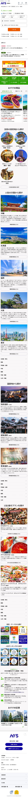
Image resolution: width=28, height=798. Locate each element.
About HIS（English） (5, 759)
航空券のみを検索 (5, 34)
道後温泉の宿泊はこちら (14, 444)
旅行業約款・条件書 (5, 764)
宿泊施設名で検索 (19, 13)
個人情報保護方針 (13, 764)
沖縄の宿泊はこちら (14, 224)
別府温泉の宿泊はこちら (14, 414)
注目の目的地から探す (4, 78)
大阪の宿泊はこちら (14, 321)
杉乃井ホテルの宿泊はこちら (14, 533)
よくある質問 (9, 769)
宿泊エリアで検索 (7, 13)
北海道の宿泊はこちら (14, 256)
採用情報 (12, 759)
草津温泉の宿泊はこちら (14, 475)
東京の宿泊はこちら (14, 354)
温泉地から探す (23, 78)
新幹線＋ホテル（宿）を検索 (16, 36)
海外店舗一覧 (4, 786)
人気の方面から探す (14, 78)
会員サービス (22, 4)
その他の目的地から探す (14, 187)
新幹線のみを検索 (5, 36)
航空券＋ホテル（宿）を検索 (16, 34)
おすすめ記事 (23, 82)
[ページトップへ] (25, 733)
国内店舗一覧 (18, 786)
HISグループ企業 (15, 757)
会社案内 (3, 757)
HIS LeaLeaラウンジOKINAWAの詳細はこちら (14, 692)
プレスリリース (8, 757)
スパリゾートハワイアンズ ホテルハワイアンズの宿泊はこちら (13, 593)
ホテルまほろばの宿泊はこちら (14, 562)
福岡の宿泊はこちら (14, 289)
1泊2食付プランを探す (4, 82)
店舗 (18, 4)
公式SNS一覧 (15, 769)
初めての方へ (3, 769)
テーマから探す (14, 82)
